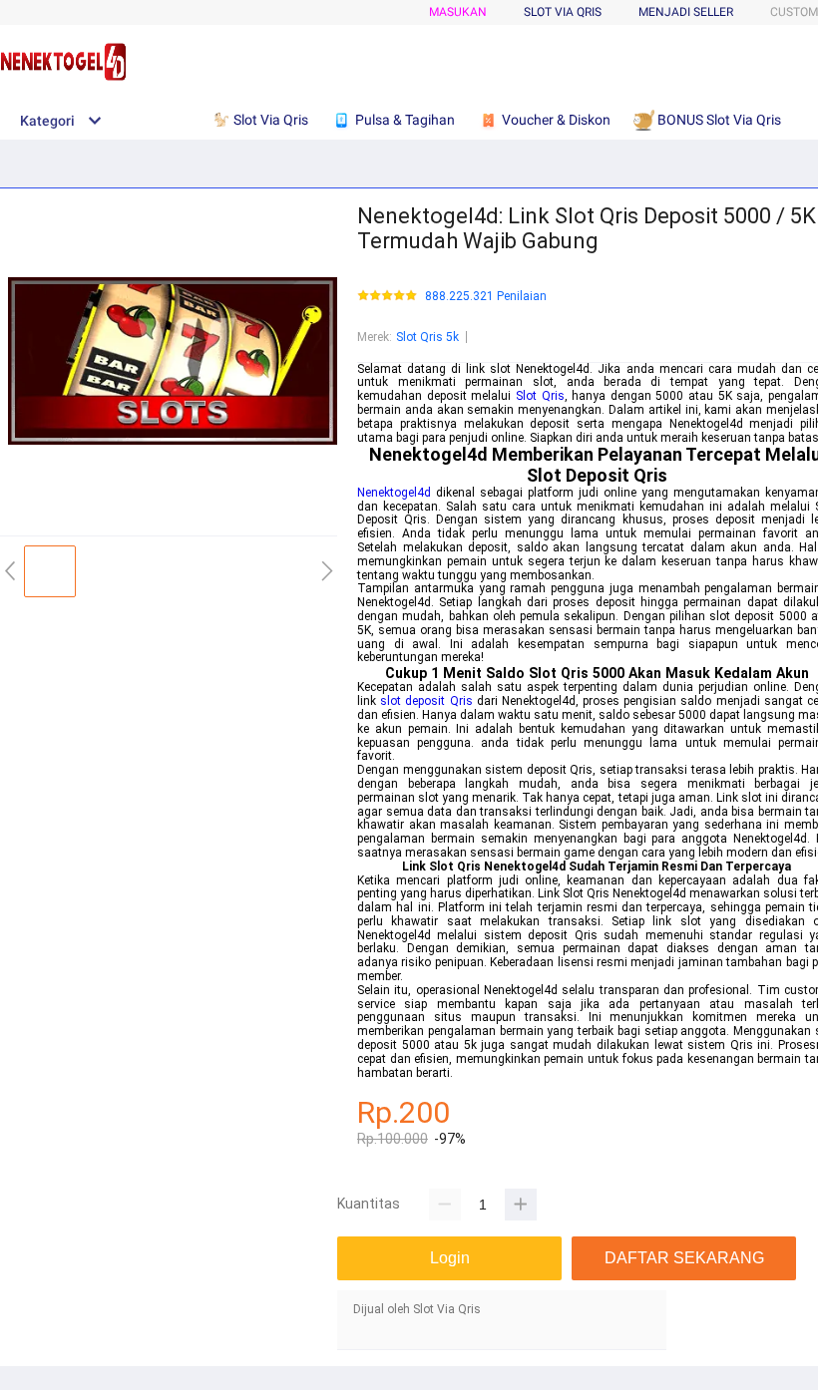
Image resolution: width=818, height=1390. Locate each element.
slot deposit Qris (426, 701)
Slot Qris (540, 396)
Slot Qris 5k (427, 337)
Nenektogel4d (394, 493)
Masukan (458, 12)
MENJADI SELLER (685, 12)
